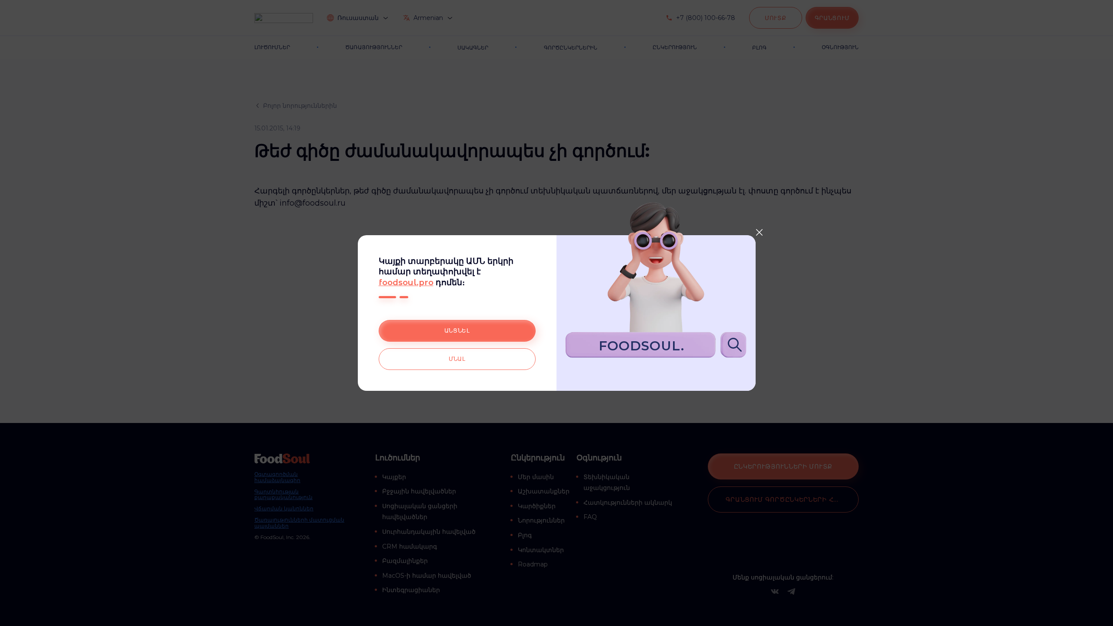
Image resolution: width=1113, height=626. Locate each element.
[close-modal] (759, 232)
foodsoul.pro (406, 282)
